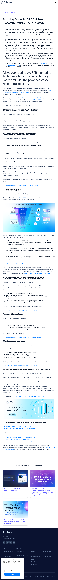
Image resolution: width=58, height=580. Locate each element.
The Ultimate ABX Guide (12, 65)
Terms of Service (51, 576)
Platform (5, 548)
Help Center (34, 561)
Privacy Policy (28, 576)
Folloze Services (20, 548)
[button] (55, 2)
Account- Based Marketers (20, 552)
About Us (33, 548)
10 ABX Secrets (44, 63)
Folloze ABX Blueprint (39, 100)
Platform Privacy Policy (39, 576)
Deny (12, 570)
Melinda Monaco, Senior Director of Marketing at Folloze (34, 98)
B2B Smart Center (35, 554)
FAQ (4, 554)
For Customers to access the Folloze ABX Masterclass (18, 426)
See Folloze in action (8, 551)
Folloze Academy (7, 556)
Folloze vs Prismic (47, 556)
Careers (33, 551)
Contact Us (34, 564)
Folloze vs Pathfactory (48, 554)
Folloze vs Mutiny (47, 548)
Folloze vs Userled (47, 551)
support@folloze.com (9, 538)
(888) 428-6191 (7, 536)
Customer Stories (35, 556)
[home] (6, 2)
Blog (32, 559)
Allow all (12, 574)
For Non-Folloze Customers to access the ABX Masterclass (19, 428)
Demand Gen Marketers (22, 555)
